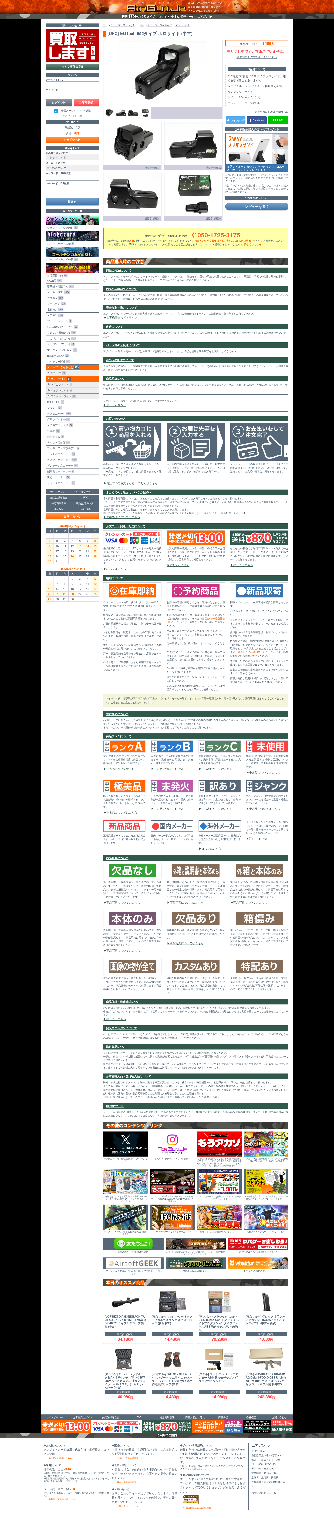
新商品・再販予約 (59, 286)
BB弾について (115, 1106)
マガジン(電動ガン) (60, 332)
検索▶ (72, 202)
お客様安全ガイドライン (121, 317)
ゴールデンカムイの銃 (61, 259)
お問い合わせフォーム (127, 1506)
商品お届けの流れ (86, 503)
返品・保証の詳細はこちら (129, 1482)
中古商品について (117, 714)
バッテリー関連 (57, 361)
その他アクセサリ (59, 425)
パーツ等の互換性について (123, 345)
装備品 (52, 431)
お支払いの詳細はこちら (60, 1458)
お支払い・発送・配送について (125, 526)
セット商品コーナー (60, 454)
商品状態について (117, 858)
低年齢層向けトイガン (61, 327)
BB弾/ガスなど (57, 355)
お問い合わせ (72, 516)
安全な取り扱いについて (121, 307)
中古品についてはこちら (121, 769)
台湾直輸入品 (56, 275)
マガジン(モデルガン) (61, 350)
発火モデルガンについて (121, 1028)
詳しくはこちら (252, 244)
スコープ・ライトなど (62, 367)
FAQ (85, 497)
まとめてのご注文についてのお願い (128, 492)
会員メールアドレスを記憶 (76, 110)
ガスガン (54, 298)
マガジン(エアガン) (60, 344)
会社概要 (86, 509)
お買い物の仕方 (116, 418)
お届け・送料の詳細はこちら (62, 1499)
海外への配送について (120, 360)
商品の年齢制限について (121, 289)
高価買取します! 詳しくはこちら (257, 57)
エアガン (54, 315)
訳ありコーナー (57, 477)
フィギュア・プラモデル (62, 448)
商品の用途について (118, 270)
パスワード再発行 (72, 115)
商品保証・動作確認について (124, 1002)
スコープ (57, 373)
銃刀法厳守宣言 (59, 497)
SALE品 (54, 280)
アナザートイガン (58, 321)
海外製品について (117, 1047)
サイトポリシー (116, 405)
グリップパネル (57, 419)
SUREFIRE (54, 402)
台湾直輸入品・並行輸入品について (128, 1076)
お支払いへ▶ (72, 140)
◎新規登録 (86, 102)
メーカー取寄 (57, 292)
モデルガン (55, 303)
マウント (54, 407)
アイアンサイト (60, 390)
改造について (114, 326)
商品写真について (117, 379)
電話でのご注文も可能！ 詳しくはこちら (132, 483)
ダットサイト (59, 379)
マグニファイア (60, 384)
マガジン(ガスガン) (60, 338)
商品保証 (59, 509)
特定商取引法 (59, 503)
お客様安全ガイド (86, 491)
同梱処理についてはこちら (123, 517)
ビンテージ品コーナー (61, 465)
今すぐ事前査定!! (72, 66)
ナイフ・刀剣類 (57, 442)
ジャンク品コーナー (60, 483)
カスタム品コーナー (61, 459)
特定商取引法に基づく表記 (198, 1507)
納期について (114, 578)
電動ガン (54, 309)
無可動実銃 (54, 436)
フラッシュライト (62, 396)
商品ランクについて (118, 736)
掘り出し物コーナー (59, 471)
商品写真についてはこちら (123, 902)
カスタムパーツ (58, 413)
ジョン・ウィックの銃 (61, 227)
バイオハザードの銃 (59, 243)
